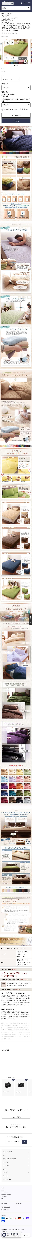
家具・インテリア (9, 20)
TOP (3, 13)
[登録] (24, 1142)
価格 (3, 68)
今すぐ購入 (16, 121)
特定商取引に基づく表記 (6, 1194)
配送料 (8, 109)
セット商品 (7, 19)
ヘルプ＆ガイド (4, 1192)
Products (7, 15)
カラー (3, 75)
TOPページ (4, 1190)
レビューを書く (16, 1117)
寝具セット (7, 22)
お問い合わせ (4, 1196)
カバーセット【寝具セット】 (11, 18)
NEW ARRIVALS (8, 13)
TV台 (6, 16)
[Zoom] (25, 61)
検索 (2, 1198)
